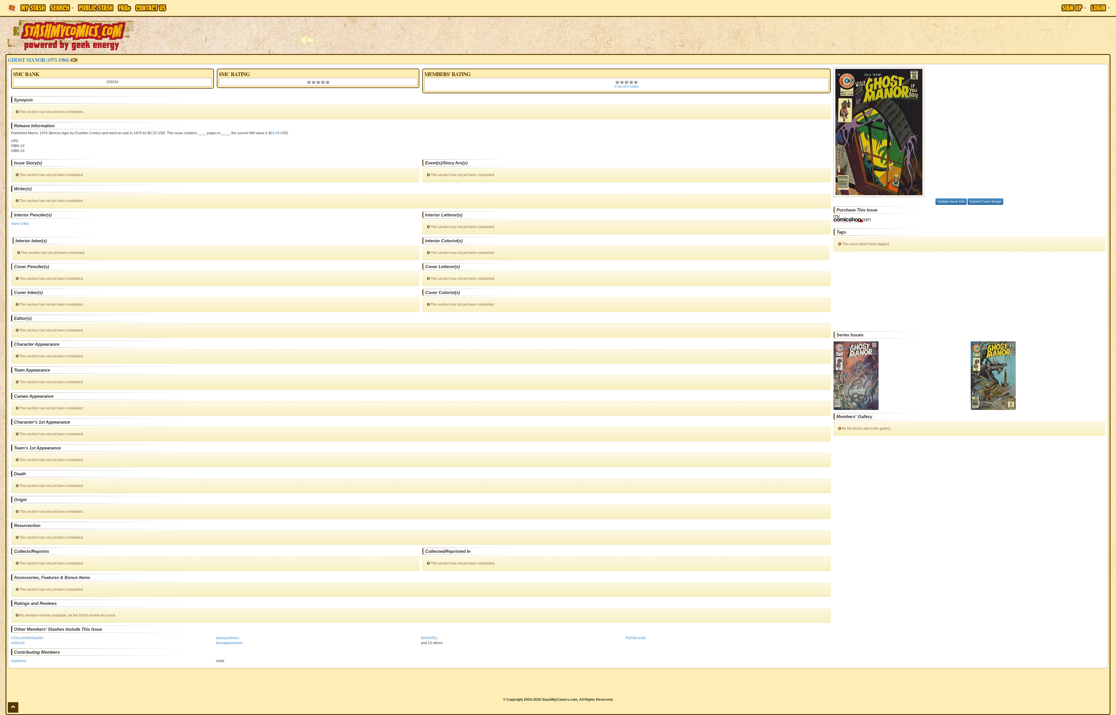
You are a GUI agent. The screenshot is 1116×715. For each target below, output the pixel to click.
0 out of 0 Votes (626, 87)
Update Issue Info (951, 202)
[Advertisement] (788, 35)
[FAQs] (124, 8)
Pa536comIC (636, 638)
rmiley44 (18, 643)
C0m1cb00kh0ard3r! (27, 638)
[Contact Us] (151, 8)
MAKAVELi (429, 638)
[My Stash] (33, 8)
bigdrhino (18, 661)
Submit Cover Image (985, 202)
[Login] (1100, 8)
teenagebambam (229, 643)
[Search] (62, 8)
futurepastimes (227, 638)
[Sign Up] (1073, 8)
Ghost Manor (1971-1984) (38, 60)
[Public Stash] (96, 8)
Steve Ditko (20, 224)
